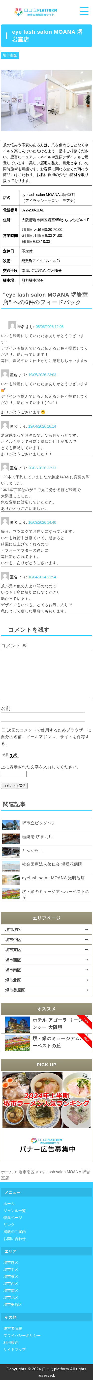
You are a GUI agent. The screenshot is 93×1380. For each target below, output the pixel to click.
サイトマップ (14, 1349)
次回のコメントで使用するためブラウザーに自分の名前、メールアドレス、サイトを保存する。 (46, 737)
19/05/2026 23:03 (42, 375)
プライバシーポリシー (22, 1335)
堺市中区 (13, 939)
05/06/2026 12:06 (49, 327)
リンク (9, 1224)
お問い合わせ (14, 1238)
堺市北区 (13, 980)
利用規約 (10, 1342)
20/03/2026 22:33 (42, 468)
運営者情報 (12, 1328)
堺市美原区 (15, 990)
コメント (14, 646)
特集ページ (12, 1217)
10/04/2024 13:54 (42, 577)
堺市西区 (13, 960)
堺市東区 (13, 949)
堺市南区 (10, 55)
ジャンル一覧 (14, 1210)
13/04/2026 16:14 (42, 426)
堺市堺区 (13, 929)
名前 (6, 708)
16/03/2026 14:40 (42, 522)
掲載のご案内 (14, 1231)
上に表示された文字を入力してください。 (41, 767)
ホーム (9, 1204)
